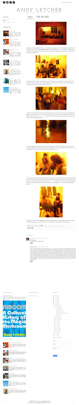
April (57, 326)
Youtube (14, 2)
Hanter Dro (40, 226)
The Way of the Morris (13, 365)
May (57, 325)
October (57, 316)
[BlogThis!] (29, 228)
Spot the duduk (12, 373)
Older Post (74, 285)
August (57, 319)
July (57, 321)
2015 (56, 297)
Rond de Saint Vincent (57, 226)
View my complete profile (9, 22)
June (57, 323)
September (58, 318)
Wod (44, 48)
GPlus (10, 2)
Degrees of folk (12, 31)
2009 (56, 335)
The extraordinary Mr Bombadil (62, 313)
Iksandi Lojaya (48, 402)
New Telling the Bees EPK (60, 312)
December (58, 306)
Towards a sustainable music (15, 342)
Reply (31, 243)
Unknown (34, 225)
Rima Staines (33, 238)
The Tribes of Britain (13, 60)
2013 (56, 301)
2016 (56, 296)
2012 (56, 302)
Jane (75, 51)
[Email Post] (41, 225)
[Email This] (28, 228)
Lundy (10, 78)
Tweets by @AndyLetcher (33, 295)
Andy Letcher (39, 10)
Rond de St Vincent (42, 116)
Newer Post (27, 285)
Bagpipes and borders (13, 350)
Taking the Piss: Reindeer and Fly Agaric (14, 50)
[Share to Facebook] (32, 228)
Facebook (4, 2)
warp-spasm (52, 181)
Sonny (60, 49)
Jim (61, 182)
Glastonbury (34, 226)
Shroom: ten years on (13, 87)
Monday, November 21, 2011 (42, 238)
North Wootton (47, 226)
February (58, 330)
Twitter (7, 2)
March (57, 328)
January (58, 331)
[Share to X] (31, 228)
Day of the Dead (59, 314)
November (58, 307)
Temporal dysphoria (59, 309)
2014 (56, 299)
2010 (56, 333)
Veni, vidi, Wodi (59, 310)
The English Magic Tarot (14, 69)
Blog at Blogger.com (32, 402)
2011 (56, 304)
